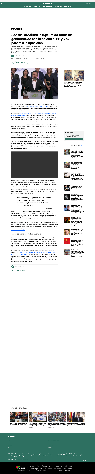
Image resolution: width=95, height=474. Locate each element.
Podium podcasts (44, 470)
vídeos (43, 6)
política (26, 6)
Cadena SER (57, 466)
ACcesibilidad (50, 447)
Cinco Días (50, 468)
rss (8, 447)
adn (66, 466)
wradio (45, 468)
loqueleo (61, 470)
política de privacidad (52, 445)
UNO (41, 468)
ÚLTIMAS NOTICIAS (67, 6)
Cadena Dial (55, 468)
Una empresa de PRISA (21, 467)
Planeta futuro (64, 468)
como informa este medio (18, 230)
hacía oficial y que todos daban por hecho (37, 106)
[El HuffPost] (48, 3)
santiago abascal (20, 270)
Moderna (38, 470)
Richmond (32, 470)
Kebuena (69, 468)
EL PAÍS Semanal (60, 468)
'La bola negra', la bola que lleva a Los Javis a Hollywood (76, 188)
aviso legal (50, 443)
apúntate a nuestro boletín (74, 139)
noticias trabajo (58, 6)
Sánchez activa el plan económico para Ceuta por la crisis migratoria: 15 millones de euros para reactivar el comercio (57, 425)
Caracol (70, 466)
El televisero (49, 6)
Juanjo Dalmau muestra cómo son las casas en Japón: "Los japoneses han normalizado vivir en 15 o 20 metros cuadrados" (77, 165)
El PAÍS (32, 466)
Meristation (67, 470)
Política (16, 29)
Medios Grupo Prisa (21, 470)
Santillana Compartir (52, 466)
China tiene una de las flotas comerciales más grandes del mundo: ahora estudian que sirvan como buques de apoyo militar (77, 242)
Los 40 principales (39, 466)
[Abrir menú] (1, 3)
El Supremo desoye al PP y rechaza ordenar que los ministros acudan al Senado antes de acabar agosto (76, 425)
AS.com (61, 466)
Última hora (87, 3)
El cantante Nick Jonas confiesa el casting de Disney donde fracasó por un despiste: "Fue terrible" (77, 232)
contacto (10, 443)
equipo (9, 440)
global (31, 6)
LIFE (39, 6)
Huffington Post (34, 468)
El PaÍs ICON (50, 470)
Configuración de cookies (53, 440)
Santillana (45, 466)
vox (13, 270)
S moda (55, 470)
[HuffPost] (12, 436)
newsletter (10, 445)
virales (35, 6)
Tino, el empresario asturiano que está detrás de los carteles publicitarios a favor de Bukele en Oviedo (37, 425)
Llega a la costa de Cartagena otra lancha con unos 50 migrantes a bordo (18, 425)
